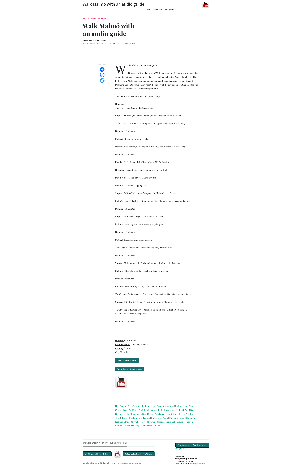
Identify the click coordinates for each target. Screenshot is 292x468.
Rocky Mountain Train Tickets (135, 417)
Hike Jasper (120, 406)
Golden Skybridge (132, 425)
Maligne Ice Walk (159, 417)
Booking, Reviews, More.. (127, 360)
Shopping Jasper (177, 417)
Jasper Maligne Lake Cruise (170, 421)
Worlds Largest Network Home (129, 369)
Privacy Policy (179, 449)
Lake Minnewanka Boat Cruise (139, 413)
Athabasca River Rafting (166, 413)
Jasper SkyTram (148, 421)
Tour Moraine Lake (151, 425)
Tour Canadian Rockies (138, 406)
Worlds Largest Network (94, 18)
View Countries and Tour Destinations (192, 445)
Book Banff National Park (150, 410)
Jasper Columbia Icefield (162, 406)
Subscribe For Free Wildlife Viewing (138, 454)
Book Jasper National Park (176, 410)
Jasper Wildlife (130, 410)
